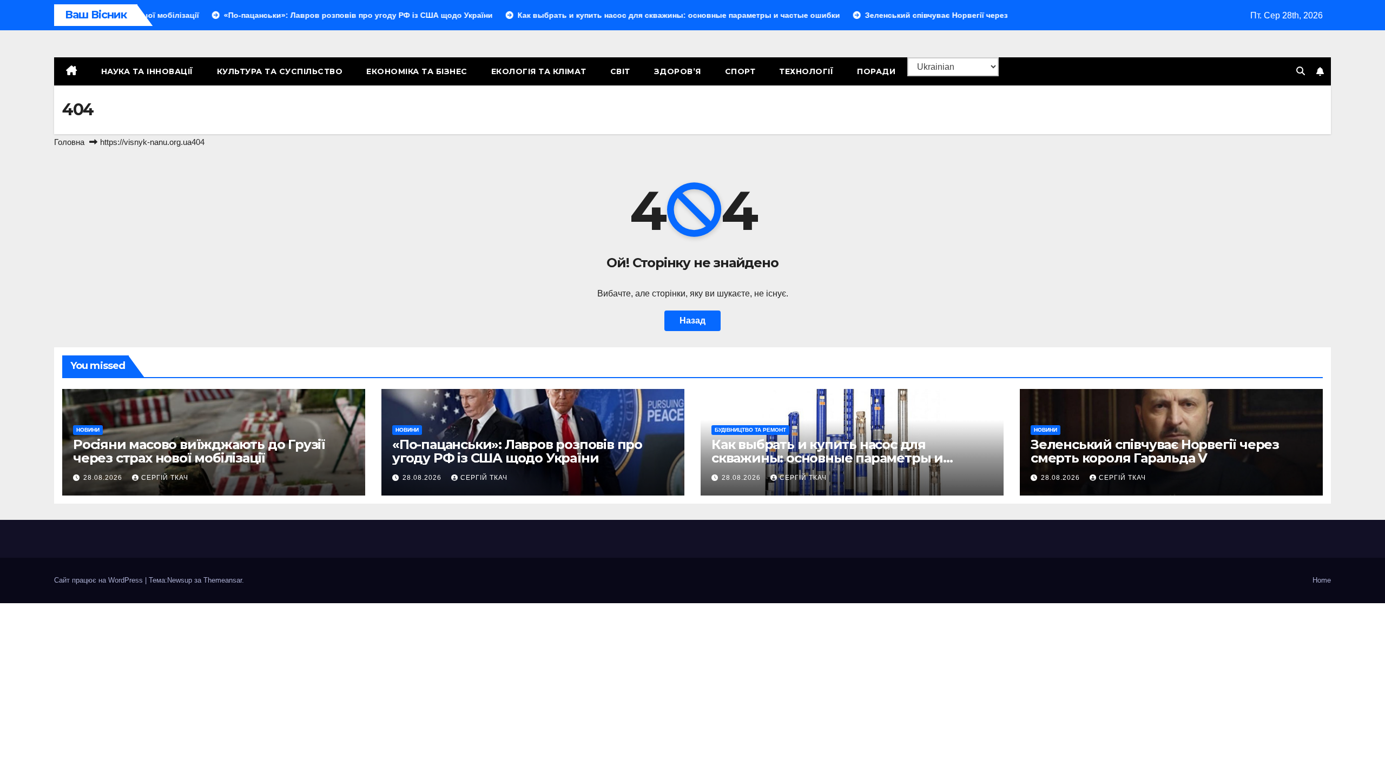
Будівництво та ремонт (750, 430)
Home (1322, 580)
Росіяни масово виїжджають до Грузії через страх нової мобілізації (199, 451)
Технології (806, 71)
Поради (876, 71)
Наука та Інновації (147, 71)
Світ (620, 71)
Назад (692, 320)
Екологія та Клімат (538, 71)
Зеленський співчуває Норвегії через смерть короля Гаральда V (1155, 451)
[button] (1300, 71)
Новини (88, 430)
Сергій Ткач (164, 477)
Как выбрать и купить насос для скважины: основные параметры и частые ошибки (827, 458)
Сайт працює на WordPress (99, 580)
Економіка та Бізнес (416, 71)
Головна (69, 142)
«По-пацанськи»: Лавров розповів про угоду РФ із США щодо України (517, 451)
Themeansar (222, 580)
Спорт (740, 71)
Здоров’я (677, 71)
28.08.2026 (103, 477)
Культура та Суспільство (280, 71)
